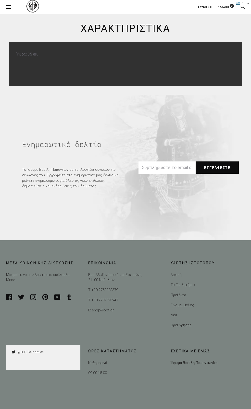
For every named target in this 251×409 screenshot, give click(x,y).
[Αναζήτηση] (242, 7)
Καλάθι (225, 7)
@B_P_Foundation (30, 352)
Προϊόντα (178, 295)
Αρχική (176, 274)
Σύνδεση (205, 7)
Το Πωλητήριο (183, 284)
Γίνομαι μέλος (182, 305)
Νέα (174, 315)
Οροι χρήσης (181, 325)
